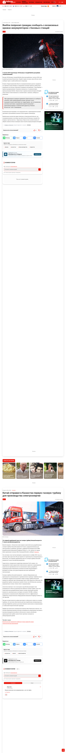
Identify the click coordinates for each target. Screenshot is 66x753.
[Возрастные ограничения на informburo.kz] (54, 2)
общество (32, 147)
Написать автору (59, 31)
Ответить (8, 692)
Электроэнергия (22, 653)
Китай (14, 653)
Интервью (31, 2)
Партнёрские (46, 2)
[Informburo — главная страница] (8, 2)
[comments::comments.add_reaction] (6, 695)
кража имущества (23, 147)
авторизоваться (14, 166)
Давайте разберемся (25, 2)
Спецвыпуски (38, 2)
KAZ (62, 2)
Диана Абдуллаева (15, 22)
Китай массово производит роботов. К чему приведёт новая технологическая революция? (18, 622)
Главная (4, 9)
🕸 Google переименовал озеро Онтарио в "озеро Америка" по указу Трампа (54, 97)
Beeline (6, 147)
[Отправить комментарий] (39, 169)
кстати (14, 490)
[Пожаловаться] (40, 686)
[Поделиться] (63, 750)
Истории (18, 2)
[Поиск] (57, 2)
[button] (57, 6)
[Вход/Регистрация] (59, 2)
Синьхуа (36, 552)
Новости (13, 2)
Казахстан (13, 147)
